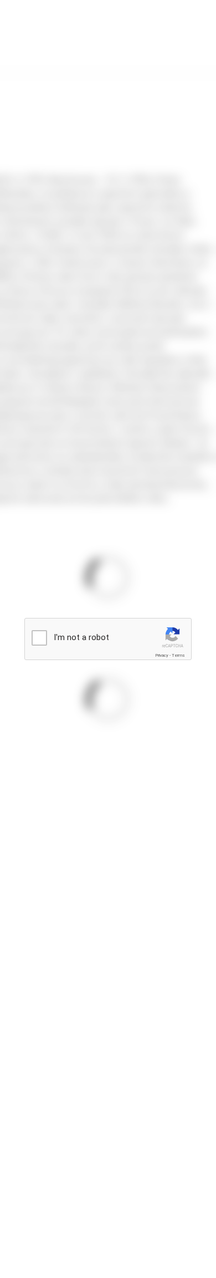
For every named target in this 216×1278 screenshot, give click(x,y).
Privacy (161, 655)
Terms (178, 655)
